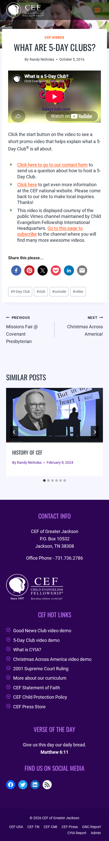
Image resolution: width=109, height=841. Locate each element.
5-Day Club (20, 291)
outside (59, 291)
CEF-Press (70, 827)
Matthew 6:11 (54, 752)
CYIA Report (76, 833)
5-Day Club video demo (36, 640)
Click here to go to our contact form (52, 164)
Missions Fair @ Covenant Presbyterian (22, 330)
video (78, 291)
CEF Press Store (29, 706)
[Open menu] (97, 10)
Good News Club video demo (42, 630)
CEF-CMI (50, 827)
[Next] (95, 432)
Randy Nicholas (42, 59)
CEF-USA (16, 827)
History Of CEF (27, 452)
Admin (96, 833)
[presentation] (54, 415)
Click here (27, 184)
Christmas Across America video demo (52, 659)
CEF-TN (33, 827)
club (41, 291)
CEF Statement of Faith (36, 687)
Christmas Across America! (85, 326)
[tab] (44, 480)
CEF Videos (54, 37)
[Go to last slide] (14, 432)
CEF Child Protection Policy (40, 697)
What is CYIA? (27, 649)
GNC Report (91, 827)
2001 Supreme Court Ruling (40, 668)
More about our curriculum (39, 678)
